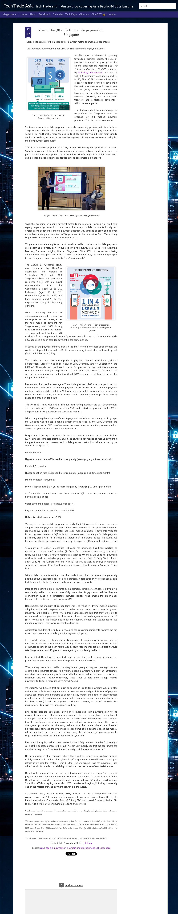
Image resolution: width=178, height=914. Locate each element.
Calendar (58, 14)
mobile (80, 847)
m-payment (70, 847)
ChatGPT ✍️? (99, 14)
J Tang (88, 843)
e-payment (57, 847)
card (42, 847)
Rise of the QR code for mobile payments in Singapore (71, 32)
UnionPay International (90, 72)
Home (24, 14)
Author (112, 14)
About (33, 14)
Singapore (105, 847)
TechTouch (44, 14)
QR (97, 847)
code (48, 847)
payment (90, 847)
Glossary (84, 14)
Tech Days (71, 14)
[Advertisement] (136, 82)
